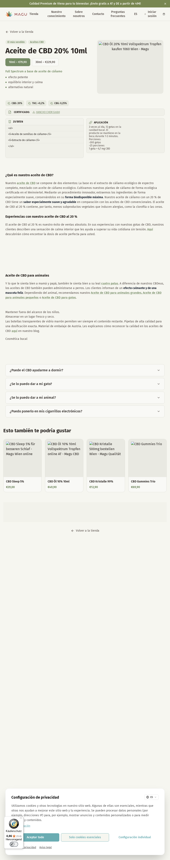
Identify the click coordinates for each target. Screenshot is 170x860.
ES (135, 14)
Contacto (98, 14)
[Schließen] (165, 3)
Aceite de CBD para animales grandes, (116, 293)
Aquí (150, 229)
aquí (14, 331)
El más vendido (16, 42)
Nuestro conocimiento (56, 14)
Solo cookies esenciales (85, 837)
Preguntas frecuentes (118, 14)
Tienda (33, 14)
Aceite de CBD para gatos (59, 297)
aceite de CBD (26, 183)
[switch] (14, 844)
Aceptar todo (35, 837)
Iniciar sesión (152, 14)
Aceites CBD (37, 42)
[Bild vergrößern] (130, 67)
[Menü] (20, 818)
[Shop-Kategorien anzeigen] (40, 14)
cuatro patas (109, 283)
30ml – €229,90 (45, 62)
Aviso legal (45, 847)
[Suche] (127, 14)
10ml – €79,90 (18, 62)
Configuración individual (135, 837)
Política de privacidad (23, 847)
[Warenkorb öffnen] (164, 14)
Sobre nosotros (79, 14)
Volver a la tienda (21, 32)
